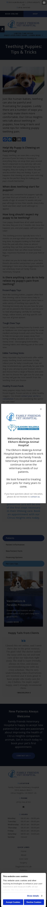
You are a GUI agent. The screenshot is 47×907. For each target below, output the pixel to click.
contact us (35, 496)
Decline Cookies (34, 902)
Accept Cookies (13, 902)
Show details (33, 896)
